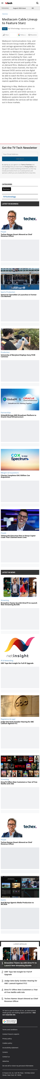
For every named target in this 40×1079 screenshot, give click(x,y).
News (5, 29)
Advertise (5, 1061)
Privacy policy (7, 1039)
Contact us (6, 1057)
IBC (33, 8)
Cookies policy (7, 1043)
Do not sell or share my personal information (17, 1066)
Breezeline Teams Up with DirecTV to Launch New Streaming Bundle (20, 964)
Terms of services (26, 165)
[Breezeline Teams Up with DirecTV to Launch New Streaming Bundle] (20, 957)
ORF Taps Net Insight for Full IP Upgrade (18, 973)
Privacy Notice (29, 167)
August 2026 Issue (19, 8)
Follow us (23, 35)
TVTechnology (15, 28)
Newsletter (34, 35)
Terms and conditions (9, 1030)
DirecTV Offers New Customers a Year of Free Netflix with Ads (21, 991)
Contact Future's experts (10, 1034)
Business (5, 14)
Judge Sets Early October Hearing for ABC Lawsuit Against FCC (20, 982)
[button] (2, 3)
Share (7, 35)
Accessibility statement (10, 1048)
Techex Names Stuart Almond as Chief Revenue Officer (21, 1000)
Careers (5, 1052)
